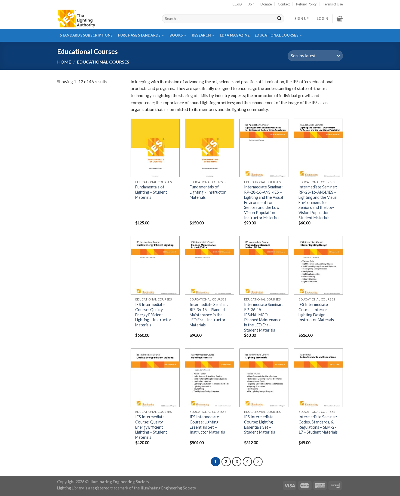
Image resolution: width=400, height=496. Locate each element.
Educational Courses (277, 35)
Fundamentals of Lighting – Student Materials (151, 192)
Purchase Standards (139, 35)
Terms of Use (333, 4)
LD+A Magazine (235, 37)
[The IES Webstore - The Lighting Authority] (105, 18)
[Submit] (279, 18)
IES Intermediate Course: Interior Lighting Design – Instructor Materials (316, 312)
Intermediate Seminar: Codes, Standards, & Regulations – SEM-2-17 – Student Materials (318, 424)
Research (201, 35)
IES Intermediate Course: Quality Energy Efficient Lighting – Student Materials (151, 427)
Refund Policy (306, 4)
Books (176, 35)
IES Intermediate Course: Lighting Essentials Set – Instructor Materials (207, 424)
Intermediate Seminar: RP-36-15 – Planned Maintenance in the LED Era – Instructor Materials (209, 314)
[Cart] (340, 19)
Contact (284, 4)
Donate (266, 4)
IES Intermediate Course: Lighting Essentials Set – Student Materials (259, 424)
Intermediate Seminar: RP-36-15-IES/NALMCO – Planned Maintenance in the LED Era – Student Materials (263, 317)
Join (251, 4)
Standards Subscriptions (86, 35)
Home (64, 61)
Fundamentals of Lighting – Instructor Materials (208, 192)
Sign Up (301, 18)
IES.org (237, 4)
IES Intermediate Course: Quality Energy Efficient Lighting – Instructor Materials (153, 314)
